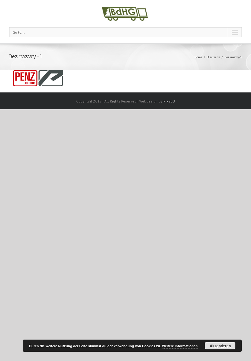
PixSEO (169, 101)
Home (198, 57)
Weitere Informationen (180, 346)
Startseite (213, 57)
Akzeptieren (220, 345)
